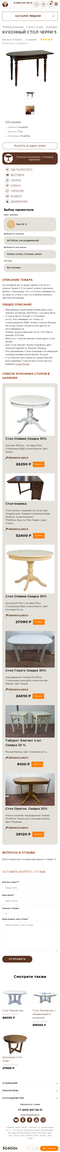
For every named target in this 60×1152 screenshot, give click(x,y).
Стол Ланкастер (12, 1011)
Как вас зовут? (10, 882)
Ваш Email (8, 895)
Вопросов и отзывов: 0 (15, 43)
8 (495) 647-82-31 (23, 3)
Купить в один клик (30, 145)
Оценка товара (10, 908)
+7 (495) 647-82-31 (30, 1110)
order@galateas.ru (30, 1115)
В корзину (50, 1148)
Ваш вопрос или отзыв (15, 919)
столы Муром (22, 364)
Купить (38, 464)
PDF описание (13, 122)
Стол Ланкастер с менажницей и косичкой (43, 1014)
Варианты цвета (18, 458)
